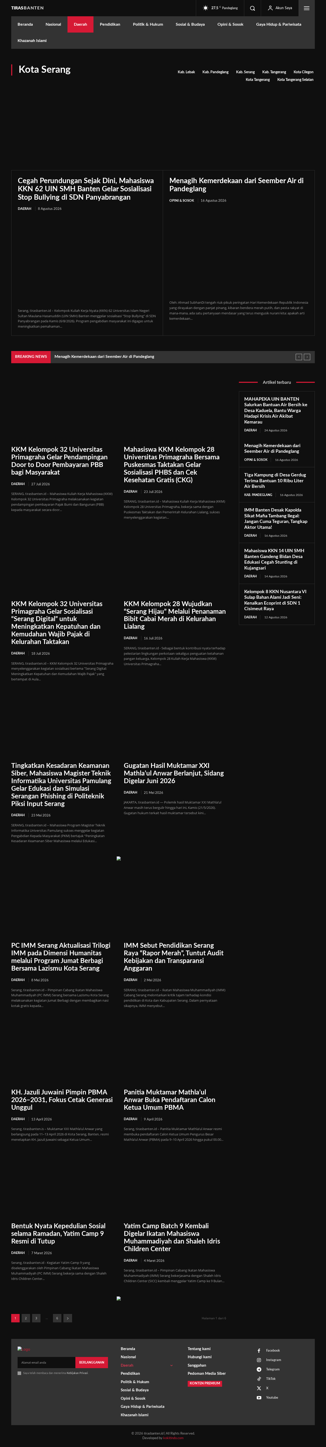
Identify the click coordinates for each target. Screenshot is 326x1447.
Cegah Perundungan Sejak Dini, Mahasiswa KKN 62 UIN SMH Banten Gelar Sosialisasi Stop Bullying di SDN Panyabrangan (86, 189)
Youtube (272, 1397)
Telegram (273, 1369)
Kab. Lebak (186, 72)
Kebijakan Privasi (77, 1373)
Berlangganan (91, 1362)
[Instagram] (259, 1360)
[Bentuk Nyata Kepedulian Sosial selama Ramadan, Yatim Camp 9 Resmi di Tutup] (62, 1185)
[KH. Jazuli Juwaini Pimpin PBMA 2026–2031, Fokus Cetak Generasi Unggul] (62, 1052)
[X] (259, 1388)
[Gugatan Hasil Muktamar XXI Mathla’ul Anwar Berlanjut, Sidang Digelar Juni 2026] (175, 725)
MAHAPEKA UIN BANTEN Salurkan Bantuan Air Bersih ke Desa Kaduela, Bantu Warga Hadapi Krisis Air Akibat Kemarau (275, 411)
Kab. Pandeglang (215, 72)
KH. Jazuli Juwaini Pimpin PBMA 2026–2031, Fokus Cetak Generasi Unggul (62, 1100)
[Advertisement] (163, 121)
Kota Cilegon (304, 72)
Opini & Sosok (181, 200)
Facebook (273, 1350)
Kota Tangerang (258, 80)
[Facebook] (259, 1351)
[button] (252, 8)
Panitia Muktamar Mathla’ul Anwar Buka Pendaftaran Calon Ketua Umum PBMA (169, 1100)
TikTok (271, 1379)
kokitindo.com (173, 1438)
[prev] (299, 357)
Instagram (273, 1360)
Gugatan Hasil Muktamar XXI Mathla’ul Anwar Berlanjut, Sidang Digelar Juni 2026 (174, 773)
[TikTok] (259, 1379)
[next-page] (67, 1318)
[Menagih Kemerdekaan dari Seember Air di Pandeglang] (238, 252)
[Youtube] (259, 1398)
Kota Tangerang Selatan (295, 80)
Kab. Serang (245, 72)
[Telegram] (259, 1370)
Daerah (24, 209)
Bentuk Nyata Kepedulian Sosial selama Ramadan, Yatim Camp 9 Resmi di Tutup (58, 1234)
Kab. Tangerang (274, 72)
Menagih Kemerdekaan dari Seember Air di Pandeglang (104, 357)
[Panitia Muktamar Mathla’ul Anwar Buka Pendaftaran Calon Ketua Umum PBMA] (175, 1052)
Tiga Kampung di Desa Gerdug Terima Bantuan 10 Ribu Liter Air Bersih (275, 481)
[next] (307, 357)
